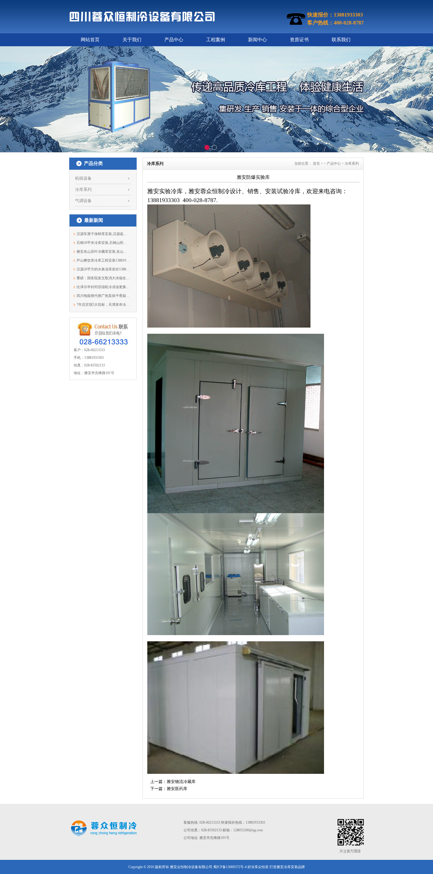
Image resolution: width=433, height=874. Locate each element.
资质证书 (299, 39)
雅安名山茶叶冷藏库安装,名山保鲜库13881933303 (103, 252)
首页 (316, 163)
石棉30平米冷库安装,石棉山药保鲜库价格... (103, 243)
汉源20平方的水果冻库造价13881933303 (103, 269)
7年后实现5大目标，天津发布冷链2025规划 (103, 305)
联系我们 (341, 39)
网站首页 (90, 39)
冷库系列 (83, 189)
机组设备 (83, 178)
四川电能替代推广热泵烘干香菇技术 (103, 296)
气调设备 (83, 201)
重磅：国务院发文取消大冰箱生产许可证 (103, 278)
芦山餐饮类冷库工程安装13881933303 (103, 260)
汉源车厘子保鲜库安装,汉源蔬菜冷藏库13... (103, 234)
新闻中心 (257, 39)
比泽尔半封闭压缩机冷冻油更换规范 (103, 287)
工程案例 (215, 39)
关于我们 (132, 39)
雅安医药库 (177, 789)
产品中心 (173, 39)
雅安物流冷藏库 (181, 781)
